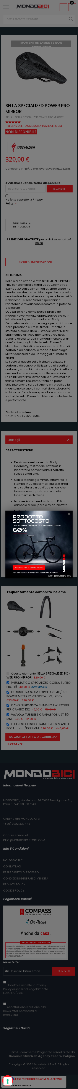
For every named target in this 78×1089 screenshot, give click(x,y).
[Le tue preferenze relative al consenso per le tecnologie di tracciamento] (7, 1081)
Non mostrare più (59, 576)
